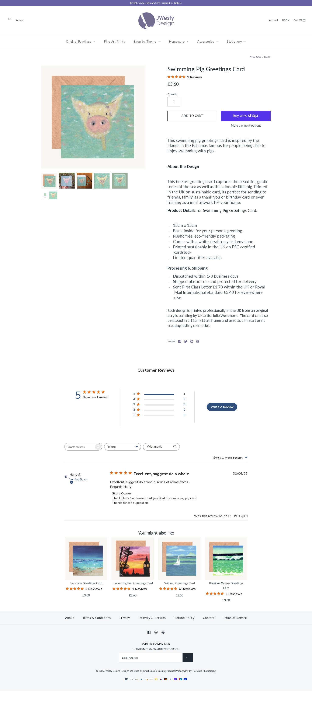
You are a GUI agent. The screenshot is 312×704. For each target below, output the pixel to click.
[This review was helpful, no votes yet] (235, 516)
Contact (208, 618)
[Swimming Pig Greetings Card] (93, 117)
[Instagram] (156, 632)
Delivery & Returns (152, 618)
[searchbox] (79, 446)
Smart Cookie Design (154, 670)
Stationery (236, 41)
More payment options (246, 125)
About (69, 618)
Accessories (207, 41)
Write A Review (222, 407)
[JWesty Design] (156, 12)
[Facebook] (149, 632)
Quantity (172, 94)
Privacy (124, 618)
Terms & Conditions (97, 618)
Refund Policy (184, 618)
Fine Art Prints (114, 41)
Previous (255, 56)
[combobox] (122, 447)
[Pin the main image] (191, 341)
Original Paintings (80, 41)
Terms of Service (235, 618)
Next (267, 56)
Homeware (179, 41)
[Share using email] (197, 341)
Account (273, 20)
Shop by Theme (147, 41)
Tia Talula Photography (204, 670)
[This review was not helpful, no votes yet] (243, 516)
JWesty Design (112, 670)
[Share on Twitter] (185, 341)
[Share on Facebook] (179, 341)
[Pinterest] (163, 632)
